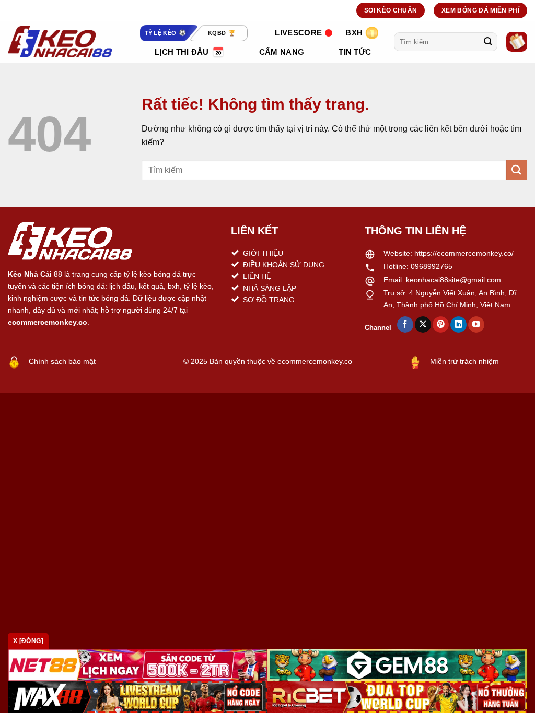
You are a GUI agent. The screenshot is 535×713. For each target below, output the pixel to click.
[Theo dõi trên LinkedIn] (458, 324)
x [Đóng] (28, 641)
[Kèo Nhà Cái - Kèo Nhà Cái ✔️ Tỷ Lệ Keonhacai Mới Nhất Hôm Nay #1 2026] (60, 41)
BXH (354, 32)
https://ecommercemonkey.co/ (464, 253)
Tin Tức (355, 51)
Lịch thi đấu (182, 51)
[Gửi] (488, 42)
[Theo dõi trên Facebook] (405, 324)
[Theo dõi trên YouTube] (476, 324)
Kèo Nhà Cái (30, 274)
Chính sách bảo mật (62, 361)
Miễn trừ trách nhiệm (464, 361)
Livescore (298, 32)
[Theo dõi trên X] (423, 324)
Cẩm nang (281, 51)
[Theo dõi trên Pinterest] (441, 324)
